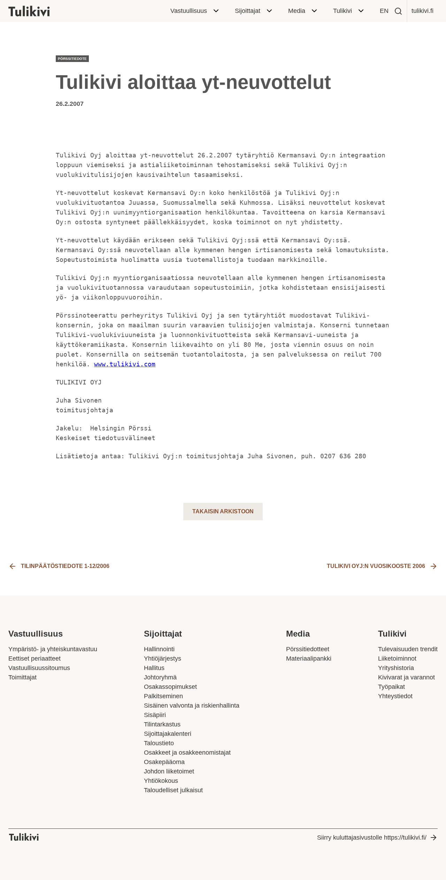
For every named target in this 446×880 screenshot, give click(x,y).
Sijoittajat (247, 10)
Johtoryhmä (160, 677)
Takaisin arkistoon (223, 511)
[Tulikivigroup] (38, 11)
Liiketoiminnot (397, 658)
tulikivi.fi (422, 10)
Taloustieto (159, 743)
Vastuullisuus (188, 10)
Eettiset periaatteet (34, 658)
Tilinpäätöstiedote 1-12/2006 (65, 566)
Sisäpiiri (155, 714)
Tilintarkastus (162, 724)
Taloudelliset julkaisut (173, 790)
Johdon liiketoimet (169, 771)
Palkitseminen (163, 696)
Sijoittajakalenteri (167, 733)
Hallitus (154, 667)
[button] (398, 11)
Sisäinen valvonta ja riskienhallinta (191, 705)
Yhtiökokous (161, 780)
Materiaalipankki (308, 658)
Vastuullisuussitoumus (39, 667)
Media (296, 10)
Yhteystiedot (395, 696)
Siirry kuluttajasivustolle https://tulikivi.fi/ (371, 837)
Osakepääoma (164, 761)
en (384, 10)
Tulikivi (342, 10)
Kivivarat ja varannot (406, 677)
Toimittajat (22, 677)
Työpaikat (391, 686)
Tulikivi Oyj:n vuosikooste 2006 (376, 566)
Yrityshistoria (396, 667)
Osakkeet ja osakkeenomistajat (187, 752)
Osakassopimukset (170, 686)
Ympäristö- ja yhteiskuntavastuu (52, 649)
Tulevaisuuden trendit (408, 649)
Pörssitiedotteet (307, 649)
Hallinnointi (159, 649)
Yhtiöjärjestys (162, 658)
